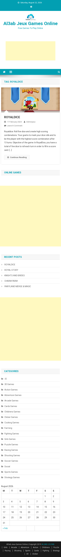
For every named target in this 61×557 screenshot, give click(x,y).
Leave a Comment (14, 126)
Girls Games (10, 439)
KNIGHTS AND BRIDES (14, 275)
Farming (8, 428)
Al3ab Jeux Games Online (30, 23)
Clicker (35, 554)
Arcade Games (11, 400)
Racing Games (11, 450)
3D (27, 554)
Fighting (46, 551)
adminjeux (30, 122)
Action (35, 547)
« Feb (5, 528)
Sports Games (11, 472)
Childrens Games (12, 411)
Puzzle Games (11, 444)
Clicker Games (11, 417)
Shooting (17, 551)
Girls (5, 547)
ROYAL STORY (11, 270)
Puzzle (56, 547)
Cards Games (10, 406)
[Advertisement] (30, 50)
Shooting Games (12, 455)
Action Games (11, 390)
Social (7, 466)
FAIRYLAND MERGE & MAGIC (17, 286)
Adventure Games (12, 395)
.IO (5, 379)
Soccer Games (11, 461)
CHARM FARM (11, 281)
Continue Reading (18, 157)
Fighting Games (11, 433)
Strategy (56, 551)
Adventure (25, 547)
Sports (27, 551)
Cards (36, 551)
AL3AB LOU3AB (48, 544)
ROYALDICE (12, 117)
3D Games (9, 384)
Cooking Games (11, 422)
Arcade (14, 547)
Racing (8, 551)
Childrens (46, 547)
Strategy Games (12, 477)
